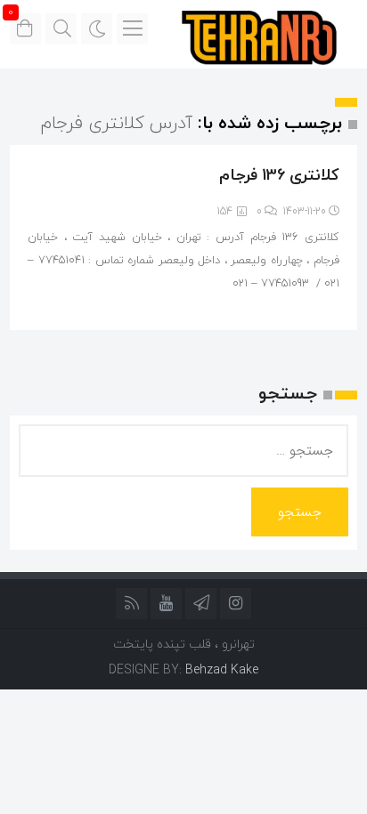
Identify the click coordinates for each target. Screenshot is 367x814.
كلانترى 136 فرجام (279, 175)
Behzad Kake (221, 669)
